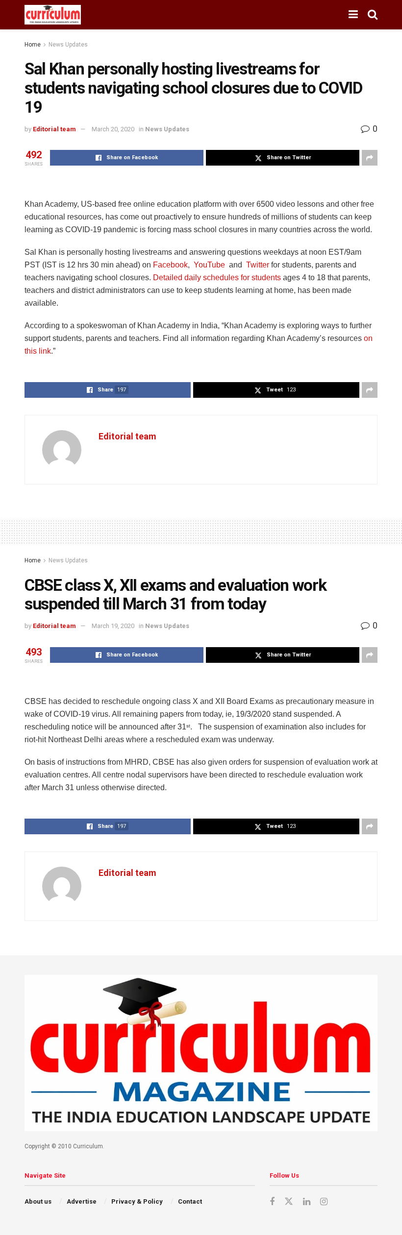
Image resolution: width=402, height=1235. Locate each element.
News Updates (68, 44)
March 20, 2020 (113, 129)
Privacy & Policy (137, 1201)
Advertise (82, 1201)
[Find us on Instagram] (323, 1202)
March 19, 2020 (113, 626)
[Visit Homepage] (53, 14)
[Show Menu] (353, 14)
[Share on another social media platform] (369, 158)
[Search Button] (372, 14)
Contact (190, 1201)
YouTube (208, 265)
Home (33, 44)
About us (38, 1201)
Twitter (256, 265)
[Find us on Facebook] (272, 1202)
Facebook (169, 265)
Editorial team (54, 129)
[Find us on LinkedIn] (306, 1202)
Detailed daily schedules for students (217, 277)
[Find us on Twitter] (288, 1202)
